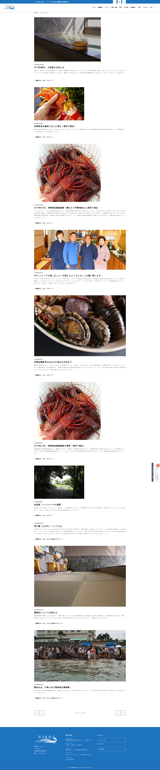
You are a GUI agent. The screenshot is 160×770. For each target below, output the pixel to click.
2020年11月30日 (69, 752)
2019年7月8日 (38, 501)
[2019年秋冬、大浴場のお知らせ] (67, 39)
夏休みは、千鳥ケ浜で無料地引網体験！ (53, 687)
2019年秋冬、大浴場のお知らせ (49, 67)
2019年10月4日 (38, 123)
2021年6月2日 (69, 748)
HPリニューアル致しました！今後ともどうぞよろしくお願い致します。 (68, 275)
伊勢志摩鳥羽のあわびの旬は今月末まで (53, 362)
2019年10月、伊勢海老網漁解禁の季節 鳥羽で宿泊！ (59, 445)
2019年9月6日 (38, 359)
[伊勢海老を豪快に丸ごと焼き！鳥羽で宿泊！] (59, 103)
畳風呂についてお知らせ (46, 612)
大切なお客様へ (70, 759)
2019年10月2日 (38, 205)
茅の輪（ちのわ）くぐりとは (48, 526)
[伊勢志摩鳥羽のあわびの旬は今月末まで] (80, 325)
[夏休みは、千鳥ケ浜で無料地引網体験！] (80, 655)
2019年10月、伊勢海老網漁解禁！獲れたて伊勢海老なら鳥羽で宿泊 (66, 207)
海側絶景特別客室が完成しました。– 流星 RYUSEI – (79, 740)
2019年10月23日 (39, 64)
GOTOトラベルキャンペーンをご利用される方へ (79, 754)
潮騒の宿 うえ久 (41, 80)
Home (36, 12)
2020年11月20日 (69, 757)
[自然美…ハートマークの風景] (59, 482)
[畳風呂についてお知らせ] (80, 576)
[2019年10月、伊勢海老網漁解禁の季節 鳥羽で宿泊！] (67, 411)
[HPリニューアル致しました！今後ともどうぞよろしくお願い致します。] (80, 250)
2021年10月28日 (69, 743)
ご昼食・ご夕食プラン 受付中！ (74, 745)
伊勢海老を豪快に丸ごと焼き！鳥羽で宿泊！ (55, 126)
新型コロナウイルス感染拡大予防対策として (78, 750)
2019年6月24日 (38, 523)
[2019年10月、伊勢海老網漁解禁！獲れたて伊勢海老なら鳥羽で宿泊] (67, 173)
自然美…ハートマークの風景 (47, 504)
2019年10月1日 (38, 272)
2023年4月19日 (69, 738)
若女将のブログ (55, 539)
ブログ (48, 80)
